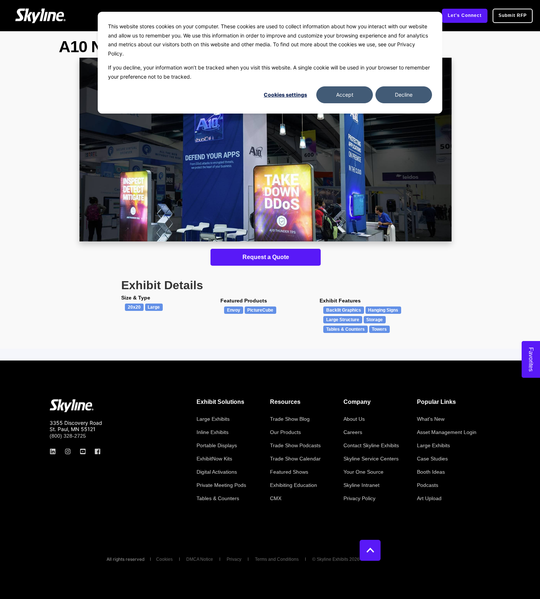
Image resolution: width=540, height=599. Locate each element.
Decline (404, 95)
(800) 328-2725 (68, 436)
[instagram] (67, 451)
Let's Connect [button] (465, 15)
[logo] (72, 405)
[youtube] (82, 451)
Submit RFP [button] (512, 15)
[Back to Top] (370, 550)
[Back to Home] (40, 15)
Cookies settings (285, 95)
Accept (344, 95)
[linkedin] (55, 451)
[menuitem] (213, 419)
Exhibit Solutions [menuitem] (220, 402)
